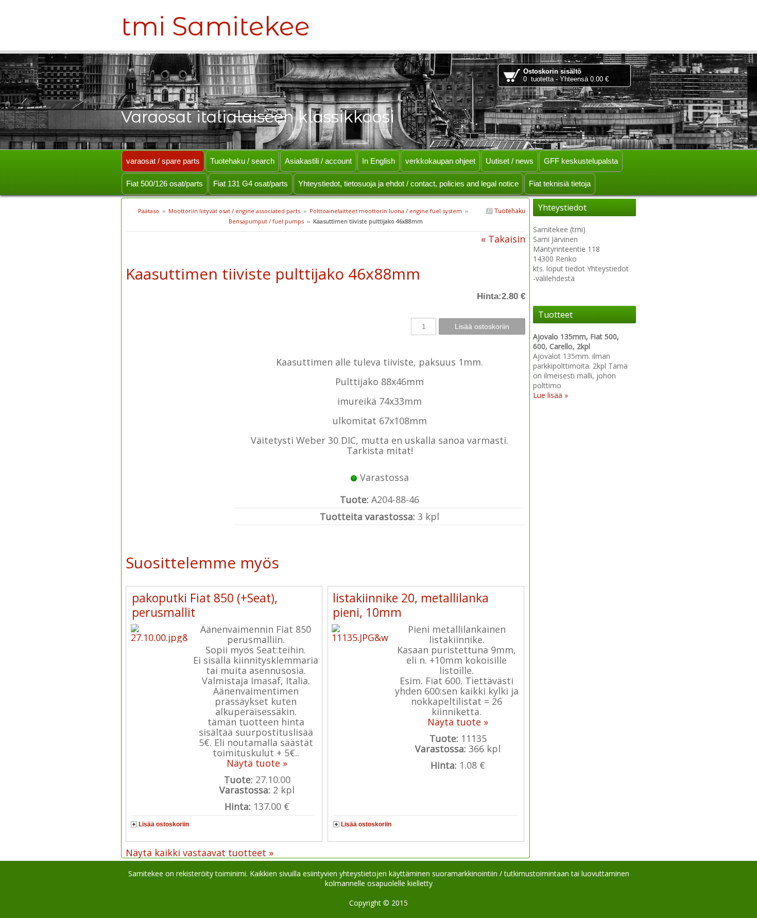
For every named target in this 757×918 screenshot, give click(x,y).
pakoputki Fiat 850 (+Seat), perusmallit (205, 605)
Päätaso (148, 211)
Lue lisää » (550, 395)
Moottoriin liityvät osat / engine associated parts (234, 211)
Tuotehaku (509, 210)
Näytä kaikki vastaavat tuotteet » (199, 852)
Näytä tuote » (257, 763)
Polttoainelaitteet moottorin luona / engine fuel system (385, 211)
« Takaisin (503, 239)
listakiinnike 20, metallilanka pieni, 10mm (411, 605)
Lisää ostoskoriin (164, 824)
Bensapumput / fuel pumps (267, 221)
